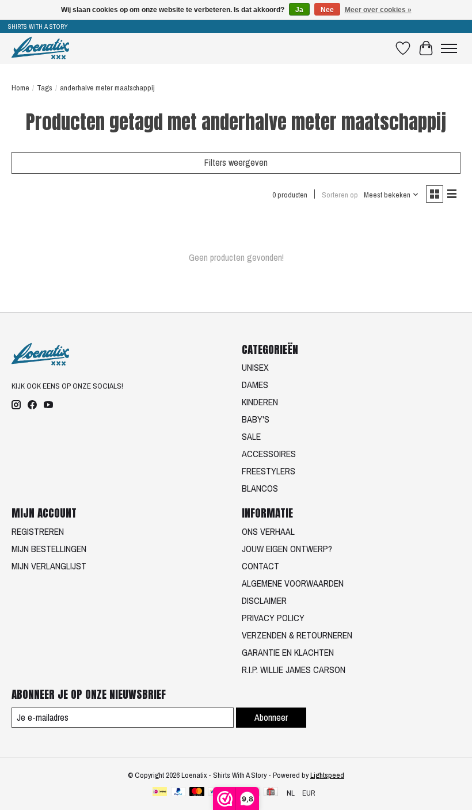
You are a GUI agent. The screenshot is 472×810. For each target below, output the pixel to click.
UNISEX (255, 367)
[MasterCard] (196, 792)
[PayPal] (178, 792)
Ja (299, 10)
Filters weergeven (236, 162)
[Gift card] (271, 792)
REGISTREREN (38, 531)
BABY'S (255, 419)
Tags (44, 87)
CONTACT (260, 566)
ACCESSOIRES (269, 453)
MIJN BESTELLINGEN (49, 548)
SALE (251, 436)
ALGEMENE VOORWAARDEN (293, 583)
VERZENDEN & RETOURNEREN (297, 635)
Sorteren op (340, 194)
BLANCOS (260, 488)
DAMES (255, 384)
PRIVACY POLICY (273, 617)
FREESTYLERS (268, 471)
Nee (327, 10)
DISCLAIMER (264, 600)
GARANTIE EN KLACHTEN (288, 652)
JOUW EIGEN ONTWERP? (287, 548)
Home (20, 87)
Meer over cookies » (378, 10)
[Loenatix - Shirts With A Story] (40, 48)
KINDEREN (260, 402)
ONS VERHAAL (268, 531)
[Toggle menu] (448, 48)
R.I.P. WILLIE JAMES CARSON (293, 669)
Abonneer (271, 717)
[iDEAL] (160, 792)
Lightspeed (327, 775)
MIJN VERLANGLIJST (49, 566)
